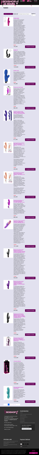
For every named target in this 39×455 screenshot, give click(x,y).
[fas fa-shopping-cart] (15, 5)
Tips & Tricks (22, 419)
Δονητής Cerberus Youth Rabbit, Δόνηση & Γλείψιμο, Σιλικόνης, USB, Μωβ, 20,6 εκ (19, 112)
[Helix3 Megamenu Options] (2, 6)
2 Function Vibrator (17, 361)
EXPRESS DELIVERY (23, 415)
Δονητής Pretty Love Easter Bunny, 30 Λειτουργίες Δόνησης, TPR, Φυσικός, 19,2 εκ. (19, 174)
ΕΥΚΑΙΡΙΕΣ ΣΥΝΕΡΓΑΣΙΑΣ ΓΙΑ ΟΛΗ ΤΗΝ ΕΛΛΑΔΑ (27, 422)
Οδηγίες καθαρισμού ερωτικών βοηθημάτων (9, 443)
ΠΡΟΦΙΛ (21, 412)
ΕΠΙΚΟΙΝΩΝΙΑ (22, 421)
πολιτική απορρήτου (33, 450)
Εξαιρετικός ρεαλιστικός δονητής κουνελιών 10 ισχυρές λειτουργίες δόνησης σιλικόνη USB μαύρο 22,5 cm (19, 251)
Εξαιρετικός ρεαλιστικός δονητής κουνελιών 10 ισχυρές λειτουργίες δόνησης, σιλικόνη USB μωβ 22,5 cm (19, 283)
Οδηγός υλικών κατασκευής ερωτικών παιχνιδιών (10, 445)
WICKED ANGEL (16, 18)
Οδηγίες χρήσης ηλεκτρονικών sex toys (11, 441)
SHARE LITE (16, 50)
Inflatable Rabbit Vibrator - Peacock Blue (19, 388)
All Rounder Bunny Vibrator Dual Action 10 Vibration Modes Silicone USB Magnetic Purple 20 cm (19, 339)
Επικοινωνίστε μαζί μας (26, 428)
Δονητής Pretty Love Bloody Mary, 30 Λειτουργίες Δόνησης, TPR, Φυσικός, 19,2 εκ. (19, 144)
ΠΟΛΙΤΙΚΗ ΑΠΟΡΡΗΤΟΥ (23, 417)
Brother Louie (16, 70)
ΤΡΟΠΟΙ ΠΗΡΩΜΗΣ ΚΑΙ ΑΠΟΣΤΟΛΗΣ (26, 414)
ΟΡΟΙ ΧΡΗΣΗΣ (22, 418)
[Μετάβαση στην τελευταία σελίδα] (19, 404)
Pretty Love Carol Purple (18, 87)
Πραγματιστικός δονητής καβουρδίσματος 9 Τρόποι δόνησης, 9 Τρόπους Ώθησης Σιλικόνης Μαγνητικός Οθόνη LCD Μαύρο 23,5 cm (19, 315)
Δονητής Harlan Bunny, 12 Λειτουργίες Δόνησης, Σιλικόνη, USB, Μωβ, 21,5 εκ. (19, 201)
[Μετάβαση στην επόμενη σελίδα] (17, 404)
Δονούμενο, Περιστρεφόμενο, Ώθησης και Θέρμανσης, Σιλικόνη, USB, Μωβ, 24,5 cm (19, 221)
